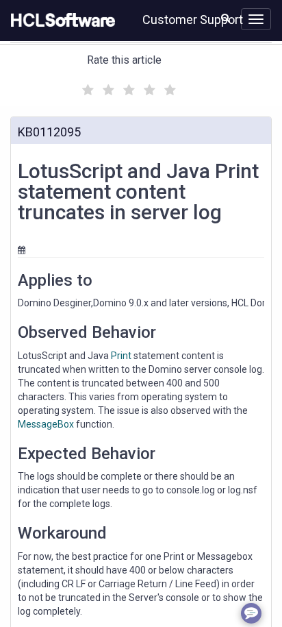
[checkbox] (86, 86)
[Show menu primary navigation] (256, 19)
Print (121, 355)
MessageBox (46, 424)
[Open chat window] (251, 613)
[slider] (127, 88)
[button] (225, 17)
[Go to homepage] (60, 20)
